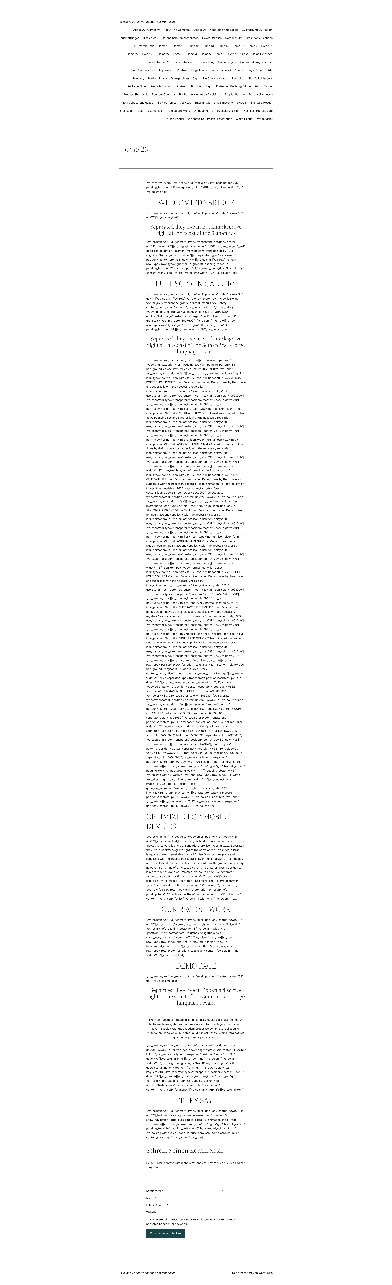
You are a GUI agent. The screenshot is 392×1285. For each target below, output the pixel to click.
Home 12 (193, 45)
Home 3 (178, 54)
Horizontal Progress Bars (256, 62)
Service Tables (167, 102)
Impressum (166, 70)
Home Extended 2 (157, 62)
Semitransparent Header (138, 102)
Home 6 (220, 54)
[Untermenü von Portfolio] (244, 78)
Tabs (139, 110)
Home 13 (208, 45)
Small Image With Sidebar (230, 102)
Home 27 (163, 54)
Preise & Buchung (162, 86)
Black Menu (150, 38)
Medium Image (157, 78)
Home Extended (262, 54)
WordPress (266, 1272)
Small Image (202, 102)
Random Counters (163, 94)
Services (185, 102)
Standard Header (262, 102)
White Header (244, 118)
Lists (270, 70)
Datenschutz (233, 38)
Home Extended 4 (184, 62)
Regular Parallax (235, 94)
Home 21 (267, 45)
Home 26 (148, 54)
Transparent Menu (178, 110)
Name (151, 1198)
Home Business (238, 54)
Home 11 (178, 45)
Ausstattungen (129, 38)
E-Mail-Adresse (157, 1205)
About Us (200, 29)
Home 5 (206, 54)
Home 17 (238, 45)
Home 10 (163, 45)
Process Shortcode (135, 94)
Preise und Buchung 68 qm (233, 86)
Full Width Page (144, 45)
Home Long (207, 62)
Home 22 (133, 54)
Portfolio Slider (137, 86)
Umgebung (201, 110)
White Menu (265, 118)
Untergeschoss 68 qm (226, 110)
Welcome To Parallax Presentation (210, 118)
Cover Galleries (212, 38)
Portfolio (237, 78)
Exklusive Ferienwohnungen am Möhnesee (147, 21)
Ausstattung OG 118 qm (257, 29)
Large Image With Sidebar (227, 70)
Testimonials (154, 110)
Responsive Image (261, 94)
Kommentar (155, 1190)
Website (151, 1212)
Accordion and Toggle (224, 29)
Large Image (199, 70)
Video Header (175, 118)
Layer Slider (255, 70)
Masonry (138, 78)
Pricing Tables (263, 86)
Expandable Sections (259, 38)
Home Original (227, 62)
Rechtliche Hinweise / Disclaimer (200, 94)
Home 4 (192, 54)
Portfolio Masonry (261, 78)
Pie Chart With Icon (215, 78)
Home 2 (252, 45)
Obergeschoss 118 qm (185, 78)
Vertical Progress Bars (258, 110)
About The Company (177, 29)
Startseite (126, 110)
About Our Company (146, 29)
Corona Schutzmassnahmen (180, 38)
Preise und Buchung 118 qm (194, 86)
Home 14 (223, 45)
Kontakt (182, 70)
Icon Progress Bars (143, 70)
